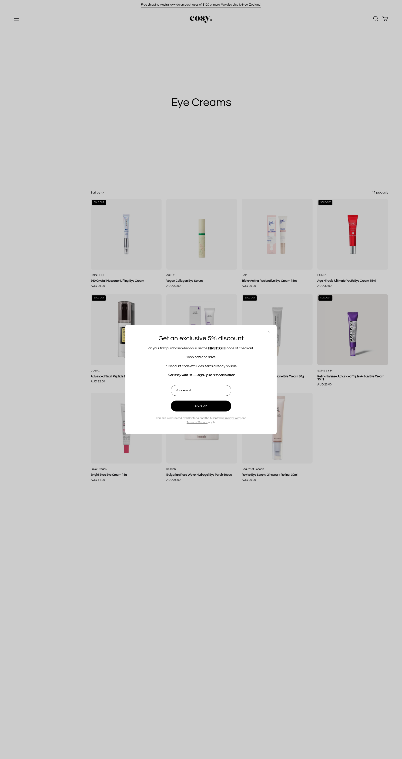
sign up (201, 405)
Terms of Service (197, 422)
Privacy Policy (232, 418)
